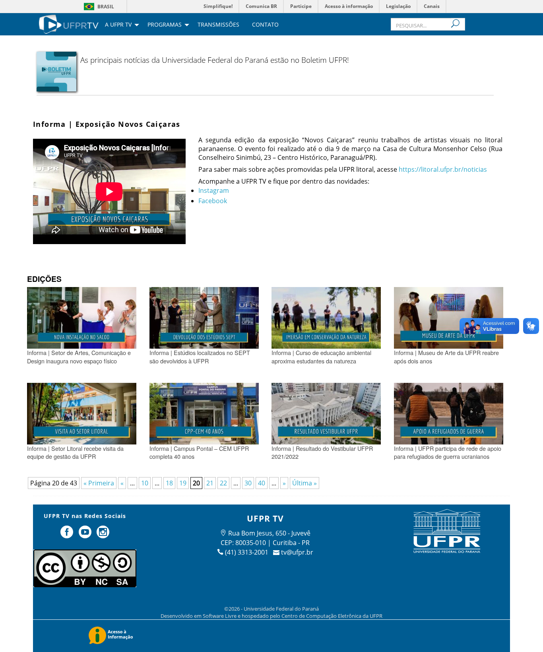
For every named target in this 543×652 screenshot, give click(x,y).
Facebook (212, 200)
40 (261, 483)
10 (144, 483)
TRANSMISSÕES (218, 25)
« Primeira (98, 483)
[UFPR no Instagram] (103, 535)
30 (248, 483)
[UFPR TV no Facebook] (67, 535)
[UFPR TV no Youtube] (86, 535)
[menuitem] (69, 23)
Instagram (213, 190)
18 (169, 483)
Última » (304, 483)
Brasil (105, 6)
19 (182, 483)
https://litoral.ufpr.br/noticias (443, 169)
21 (209, 483)
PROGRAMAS (164, 25)
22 (223, 483)
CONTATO (265, 25)
